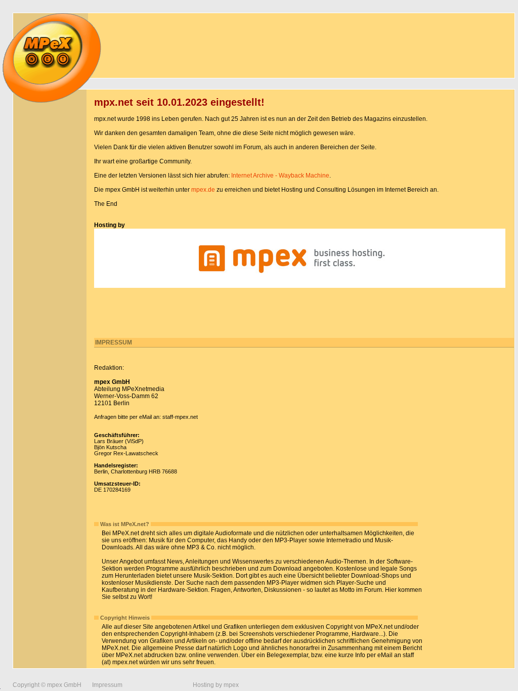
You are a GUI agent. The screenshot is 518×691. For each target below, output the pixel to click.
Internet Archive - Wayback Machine (280, 175)
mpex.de (203, 189)
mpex (231, 684)
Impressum (107, 684)
